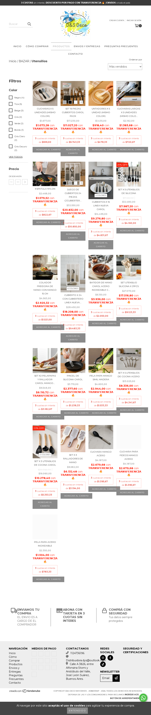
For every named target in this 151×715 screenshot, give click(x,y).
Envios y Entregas (87, 46)
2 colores (45, 454)
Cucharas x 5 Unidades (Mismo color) (45, 112)
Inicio (17, 46)
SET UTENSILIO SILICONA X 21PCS (129, 284)
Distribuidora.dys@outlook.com (86, 660)
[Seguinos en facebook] (110, 658)
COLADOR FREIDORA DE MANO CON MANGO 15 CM (45, 288)
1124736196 (77, 653)
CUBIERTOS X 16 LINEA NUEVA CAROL (101, 205)
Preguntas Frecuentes (121, 46)
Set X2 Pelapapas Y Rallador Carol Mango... (45, 379)
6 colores (73, 288)
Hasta (17, 176)
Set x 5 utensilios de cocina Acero (129, 374)
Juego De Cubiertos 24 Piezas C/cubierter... (73, 195)
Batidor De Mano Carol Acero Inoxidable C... (101, 286)
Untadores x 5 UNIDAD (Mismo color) (101, 112)
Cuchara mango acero (101, 453)
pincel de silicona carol (73, 377)
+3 (81, 183)
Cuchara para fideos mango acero (129, 455)
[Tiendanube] (25, 692)
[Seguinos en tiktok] (103, 664)
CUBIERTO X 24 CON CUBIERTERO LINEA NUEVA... (72, 299)
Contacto (75, 53)
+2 (81, 102)
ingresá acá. (132, 694)
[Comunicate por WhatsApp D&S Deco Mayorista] (143, 698)
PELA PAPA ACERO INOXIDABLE (45, 544)
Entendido (77, 710)
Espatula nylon (45, 188)
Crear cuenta (116, 20)
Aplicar (25, 182)
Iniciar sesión (134, 20)
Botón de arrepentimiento (126, 698)
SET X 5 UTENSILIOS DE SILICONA (128, 191)
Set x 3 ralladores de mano (73, 458)
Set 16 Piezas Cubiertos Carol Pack (73, 112)
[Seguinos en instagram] (103, 658)
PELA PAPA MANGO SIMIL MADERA (100, 377)
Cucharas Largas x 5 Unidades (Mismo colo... (128, 112)
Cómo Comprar (37, 46)
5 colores (101, 195)
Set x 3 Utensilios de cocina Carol (45, 463)
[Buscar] (29, 24)
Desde (11, 176)
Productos (61, 46)
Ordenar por (135, 59)
